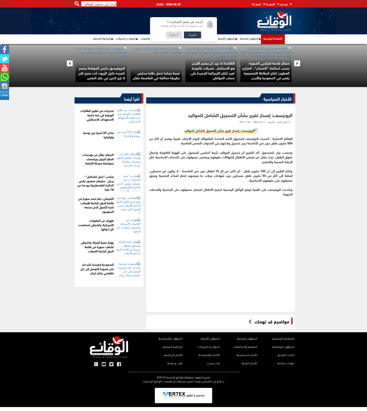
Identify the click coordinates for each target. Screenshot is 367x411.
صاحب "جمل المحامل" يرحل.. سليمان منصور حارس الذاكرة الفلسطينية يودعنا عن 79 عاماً (107, 73)
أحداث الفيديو (286, 355)
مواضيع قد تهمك (272, 321)
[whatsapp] (4, 77)
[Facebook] (4, 49)
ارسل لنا (256, 3)
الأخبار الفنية (249, 363)
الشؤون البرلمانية (283, 347)
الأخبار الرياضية (173, 355)
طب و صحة (175, 363)
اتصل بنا (270, 3)
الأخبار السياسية (277, 98)
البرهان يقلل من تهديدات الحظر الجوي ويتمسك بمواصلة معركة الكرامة (98, 159)
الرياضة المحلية (101, 39)
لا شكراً (174, 35)
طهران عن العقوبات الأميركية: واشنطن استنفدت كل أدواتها (96, 224)
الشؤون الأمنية (226, 39)
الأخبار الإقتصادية (209, 355)
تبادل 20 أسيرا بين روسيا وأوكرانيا (98, 134)
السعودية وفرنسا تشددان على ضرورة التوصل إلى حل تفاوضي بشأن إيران (97, 268)
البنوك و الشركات (125, 39)
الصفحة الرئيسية (272, 39)
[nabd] (4, 95)
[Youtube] (4, 67)
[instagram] (4, 86)
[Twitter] (4, 58)
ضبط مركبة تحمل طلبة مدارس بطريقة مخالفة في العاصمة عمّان (269, 75)
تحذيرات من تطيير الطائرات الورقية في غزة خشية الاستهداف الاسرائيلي (97, 115)
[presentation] (70, 63)
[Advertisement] (220, 223)
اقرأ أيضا (132, 98)
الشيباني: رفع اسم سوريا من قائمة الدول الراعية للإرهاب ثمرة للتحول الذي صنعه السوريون (96, 205)
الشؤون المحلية (249, 39)
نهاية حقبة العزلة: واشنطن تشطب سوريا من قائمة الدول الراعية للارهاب (97, 246)
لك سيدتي (213, 363)
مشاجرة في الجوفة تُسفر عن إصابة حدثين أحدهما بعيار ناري (161, 75)
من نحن (284, 3)
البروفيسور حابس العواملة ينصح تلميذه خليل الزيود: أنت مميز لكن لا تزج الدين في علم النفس (214, 73)
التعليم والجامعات (245, 347)
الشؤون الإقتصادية (170, 339)
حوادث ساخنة (285, 363)
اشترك (192, 35)
